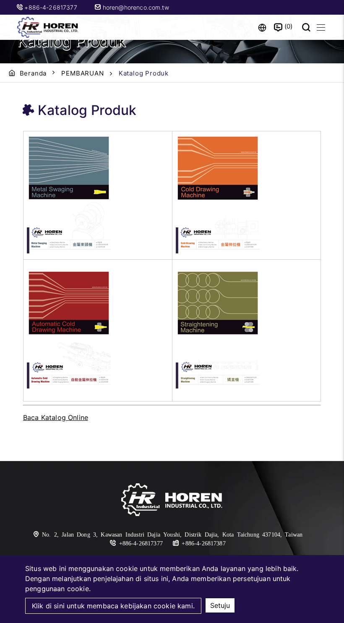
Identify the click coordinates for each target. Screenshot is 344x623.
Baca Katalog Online (55, 417)
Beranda (33, 73)
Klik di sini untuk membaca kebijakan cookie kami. (113, 606)
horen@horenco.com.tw (135, 7)
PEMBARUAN (82, 73)
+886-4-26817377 (51, 7)
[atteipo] (172, 501)
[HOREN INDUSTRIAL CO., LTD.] (48, 27)
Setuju (220, 605)
